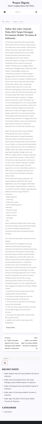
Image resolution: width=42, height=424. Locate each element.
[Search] (36, 12)
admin (7, 21)
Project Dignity (21, 3)
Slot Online (11, 327)
